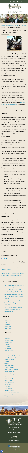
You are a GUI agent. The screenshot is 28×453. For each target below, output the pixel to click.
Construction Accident (10, 352)
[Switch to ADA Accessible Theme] (1, 451)
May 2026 (7, 322)
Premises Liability (8, 378)
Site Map (11, 440)
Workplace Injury (8, 394)
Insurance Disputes (9, 367)
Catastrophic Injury (9, 350)
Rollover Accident (9, 382)
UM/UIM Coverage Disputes (11, 392)
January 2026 (7, 328)
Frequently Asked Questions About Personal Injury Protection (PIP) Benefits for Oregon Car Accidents (13, 290)
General (6, 363)
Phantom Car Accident (10, 375)
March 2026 (7, 326)
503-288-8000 (14, 432)
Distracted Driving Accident (11, 354)
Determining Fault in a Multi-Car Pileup (14, 285)
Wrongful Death (8, 396)
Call (10, 1)
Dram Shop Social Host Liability (12, 356)
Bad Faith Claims (8, 340)
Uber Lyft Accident (9, 390)
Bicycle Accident (8, 342)
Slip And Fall (7, 384)
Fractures (6, 361)
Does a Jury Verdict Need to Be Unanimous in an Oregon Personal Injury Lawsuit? (13, 302)
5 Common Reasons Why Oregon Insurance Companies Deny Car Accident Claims (13, 309)
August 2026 (7, 320)
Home (6, 1)
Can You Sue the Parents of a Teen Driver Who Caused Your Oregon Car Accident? (13, 296)
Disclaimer (16, 440)
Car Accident (23, 25)
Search (18, 1)
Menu (21, 1)
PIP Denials (7, 377)
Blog (18, 25)
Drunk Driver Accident (10, 357)
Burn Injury (7, 346)
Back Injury (7, 338)
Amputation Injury (9, 336)
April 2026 (7, 324)
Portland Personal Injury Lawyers (8, 25)
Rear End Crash (8, 380)
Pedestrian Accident (9, 371)
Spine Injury (7, 386)
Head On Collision (9, 365)
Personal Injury (8, 373)
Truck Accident (8, 388)
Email (14, 1)
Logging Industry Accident (11, 369)
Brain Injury (7, 344)
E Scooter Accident (9, 359)
